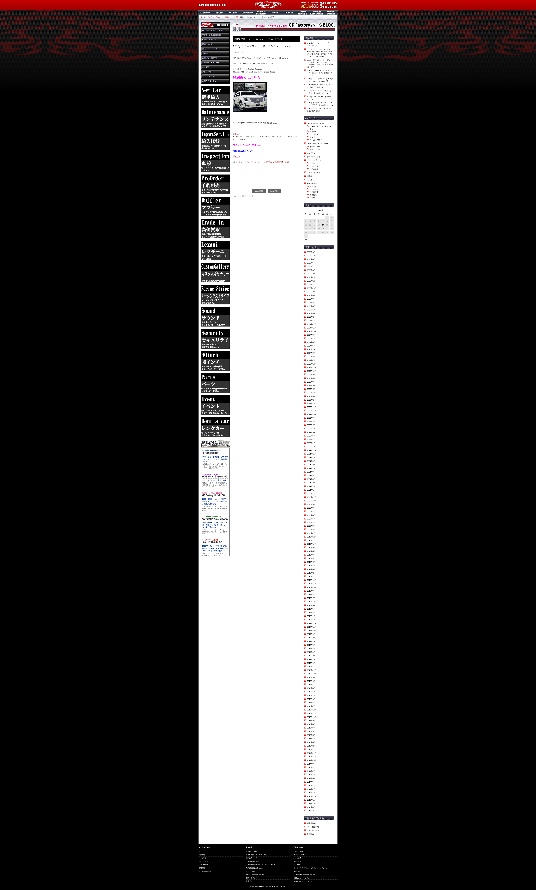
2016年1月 (311, 706)
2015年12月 (311, 710)
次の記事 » (274, 191)
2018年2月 (311, 616)
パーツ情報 (235, 17)
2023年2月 (311, 400)
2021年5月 (311, 476)
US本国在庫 (233, 12)
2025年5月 (311, 306)
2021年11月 (311, 454)
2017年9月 (311, 634)
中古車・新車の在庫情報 (211, 35)
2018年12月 (311, 580)
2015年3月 (311, 742)
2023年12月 (311, 364)
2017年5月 (311, 649)
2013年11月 (311, 800)
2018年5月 (311, 605)
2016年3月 (311, 699)
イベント (313, 187)
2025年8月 (311, 295)
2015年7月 (311, 728)
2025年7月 (311, 299)
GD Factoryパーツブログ (302, 878)
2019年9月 (311, 548)
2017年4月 (311, 652)
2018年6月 (311, 602)
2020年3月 (311, 526)
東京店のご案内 (251, 851)
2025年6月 (311, 303)
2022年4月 (311, 436)
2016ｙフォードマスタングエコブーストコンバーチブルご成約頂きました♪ (320, 73)
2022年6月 (311, 429)
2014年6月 (311, 775)
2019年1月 (311, 577)
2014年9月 (311, 764)
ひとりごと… (315, 163)
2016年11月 (311, 670)
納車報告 (313, 198)
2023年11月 (311, 367)
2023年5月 (311, 389)
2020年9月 (311, 504)
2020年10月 (311, 501)
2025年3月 (311, 313)
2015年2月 (311, 746)
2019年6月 (311, 559)
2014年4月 (311, 782)
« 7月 (306, 240)
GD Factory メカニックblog (317, 144)
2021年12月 (311, 450)
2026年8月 (311, 252)
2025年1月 (311, 321)
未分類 (309, 180)
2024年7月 (311, 339)
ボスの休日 (314, 169)
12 (314, 225)
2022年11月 (311, 411)
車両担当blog (312, 823)
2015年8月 (311, 724)
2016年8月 (311, 681)
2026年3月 (311, 270)
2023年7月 (311, 382)
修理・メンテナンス (317, 149)
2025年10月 (311, 288)
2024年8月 (311, 335)
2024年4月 (311, 349)
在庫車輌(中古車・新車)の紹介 (256, 854)
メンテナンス (247, 12)
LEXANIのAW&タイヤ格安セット (214, 30)
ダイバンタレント (313, 157)
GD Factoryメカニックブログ (304, 881)
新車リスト (219, 12)
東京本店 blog (312, 183)
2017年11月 (311, 627)
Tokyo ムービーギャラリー (255, 874)
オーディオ (275, 12)
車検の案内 (297, 871)
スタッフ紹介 (207, 72)
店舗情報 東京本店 (209, 58)
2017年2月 (311, 659)
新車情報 (313, 195)
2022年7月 (311, 425)
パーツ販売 (303, 12)
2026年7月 (311, 256)
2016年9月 (311, 677)
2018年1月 (311, 620)
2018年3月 (311, 613)
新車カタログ (207, 44)
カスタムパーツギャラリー (317, 12)
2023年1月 (311, 403)
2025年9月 (311, 292)
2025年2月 (311, 317)
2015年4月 (311, 739)
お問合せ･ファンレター (211, 81)
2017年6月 (311, 645)
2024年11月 (311, 328)
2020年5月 (311, 519)
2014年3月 (311, 786)
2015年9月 (311, 721)
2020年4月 (311, 523)
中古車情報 (314, 192)
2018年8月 (311, 595)
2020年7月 (311, 512)
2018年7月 (311, 598)
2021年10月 (311, 458)
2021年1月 (311, 490)
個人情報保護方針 (205, 871)
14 (323, 225)
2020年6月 (311, 515)
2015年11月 (311, 714)
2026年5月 (311, 263)
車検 (261, 12)
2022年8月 (311, 422)
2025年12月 (311, 281)
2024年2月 (311, 357)
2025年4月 (311, 310)
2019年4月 (311, 566)
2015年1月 (311, 750)
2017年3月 (311, 656)
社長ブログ (250, 881)
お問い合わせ (203, 864)
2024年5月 (311, 346)
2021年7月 (311, 468)
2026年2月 (311, 274)
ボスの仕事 (314, 166)
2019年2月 (311, 573)
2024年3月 (311, 353)
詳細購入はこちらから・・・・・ (250, 151)
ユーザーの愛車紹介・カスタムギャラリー (260, 864)
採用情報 (202, 868)
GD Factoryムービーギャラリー (304, 874)
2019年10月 (311, 544)
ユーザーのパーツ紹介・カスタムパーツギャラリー (311, 868)
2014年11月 (311, 757)
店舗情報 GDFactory (210, 63)
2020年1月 (311, 533)
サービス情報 (315, 147)
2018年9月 (311, 591)
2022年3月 (311, 440)
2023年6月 (311, 385)
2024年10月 (311, 331)
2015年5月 (311, 735)
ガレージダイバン (268, 5)
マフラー (289, 12)
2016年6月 (311, 688)
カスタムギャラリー (331, 12)
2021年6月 (311, 472)
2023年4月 (311, 393)
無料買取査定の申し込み (254, 868)
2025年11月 (311, 285)
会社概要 (205, 67)
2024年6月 (311, 342)
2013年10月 (311, 804)
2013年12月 (311, 796)
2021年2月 (311, 486)
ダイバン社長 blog (314, 160)
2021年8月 (311, 465)
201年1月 (310, 811)
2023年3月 (311, 396)
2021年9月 (311, 461)
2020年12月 (311, 494)
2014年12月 (311, 753)
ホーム (203, 17)
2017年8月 (311, 638)
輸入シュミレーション (210, 49)
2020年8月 (311, 508)
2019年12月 (311, 537)
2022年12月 (311, 407)
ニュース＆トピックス (315, 173)
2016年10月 (311, 674)
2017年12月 (311, 623)
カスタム (313, 132)
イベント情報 (250, 871)
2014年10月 (311, 760)
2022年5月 (311, 432)
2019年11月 (311, 541)
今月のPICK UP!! (316, 140)
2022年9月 (311, 418)
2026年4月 (311, 267)
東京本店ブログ (251, 878)
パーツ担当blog (313, 827)
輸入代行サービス (252, 858)
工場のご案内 (298, 851)
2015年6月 (311, 732)
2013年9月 (311, 807)
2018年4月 (311, 609)
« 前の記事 (259, 191)
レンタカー (314, 189)
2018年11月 (311, 584)
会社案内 (202, 854)
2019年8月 (311, 551)
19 (314, 229)
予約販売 (205, 53)
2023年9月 (311, 375)
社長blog (310, 834)
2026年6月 (311, 259)
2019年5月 (311, 562)
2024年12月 (311, 324)
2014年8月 (311, 768)
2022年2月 (311, 443)
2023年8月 (311, 378)
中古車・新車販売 (205, 12)
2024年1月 (311, 360)
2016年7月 (311, 685)
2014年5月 (311, 778)
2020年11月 (311, 497)
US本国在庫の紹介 (252, 861)
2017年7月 (311, 641)
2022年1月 (311, 447)
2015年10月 (311, 717)
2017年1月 (311, 663)
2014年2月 (311, 789)
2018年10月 (311, 587)
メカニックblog (313, 830)
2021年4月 (311, 479)
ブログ (209, 17)
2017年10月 (311, 631)
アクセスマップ (208, 76)
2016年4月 (311, 695)
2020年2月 (311, 530)
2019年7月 (311, 555)
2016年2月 (311, 703)
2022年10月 (311, 414)
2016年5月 (311, 692)
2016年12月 (311, 667)
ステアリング (312, 153)
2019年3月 (311, 569)
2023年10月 (311, 371)
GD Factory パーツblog (221, 17)
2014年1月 (311, 793)
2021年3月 (311, 483)
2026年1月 (311, 277)
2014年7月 (311, 771)
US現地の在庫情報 (209, 40)
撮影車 (309, 176)
